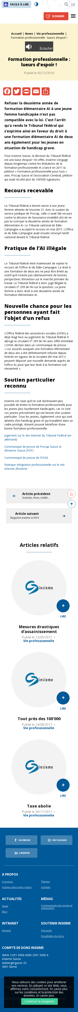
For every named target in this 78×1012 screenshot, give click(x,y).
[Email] (36, 91)
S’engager (46, 930)
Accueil (16, 33)
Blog (4, 911)
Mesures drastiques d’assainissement (39, 629)
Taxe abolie (39, 806)
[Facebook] (7, 91)
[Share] (45, 91)
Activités (45, 887)
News (29, 33)
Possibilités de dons (52, 936)
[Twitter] (17, 91)
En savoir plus (45, 995)
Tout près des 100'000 (39, 718)
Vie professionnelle (50, 33)
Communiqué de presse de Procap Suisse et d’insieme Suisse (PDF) (33, 449)
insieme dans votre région (17, 887)
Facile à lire (19, 4)
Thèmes (45, 881)
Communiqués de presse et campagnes (56, 907)
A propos (7, 881)
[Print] (26, 91)
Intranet (6, 930)
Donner (58, 16)
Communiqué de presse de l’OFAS (26, 458)
